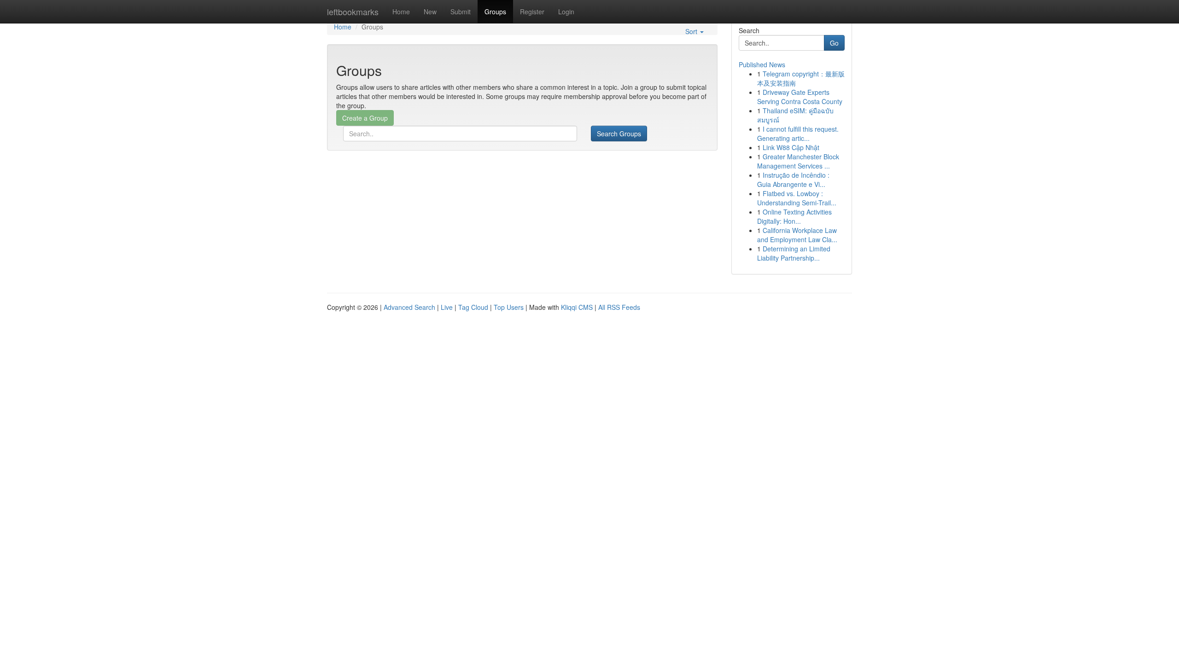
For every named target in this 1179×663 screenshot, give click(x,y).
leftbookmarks (353, 11)
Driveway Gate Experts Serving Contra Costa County (799, 96)
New (430, 11)
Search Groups (619, 133)
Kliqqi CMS (577, 307)
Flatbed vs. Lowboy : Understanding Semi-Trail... (796, 198)
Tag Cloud (473, 307)
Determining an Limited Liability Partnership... (793, 253)
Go (834, 42)
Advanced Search (409, 307)
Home (401, 11)
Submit (460, 11)
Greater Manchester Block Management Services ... (798, 161)
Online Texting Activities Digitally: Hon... (794, 216)
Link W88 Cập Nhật (791, 147)
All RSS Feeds (619, 307)
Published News (762, 64)
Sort (692, 31)
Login (566, 11)
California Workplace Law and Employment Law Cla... (797, 235)
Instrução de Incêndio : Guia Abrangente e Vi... (793, 179)
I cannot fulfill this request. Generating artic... (798, 133)
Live (447, 307)
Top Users (509, 307)
